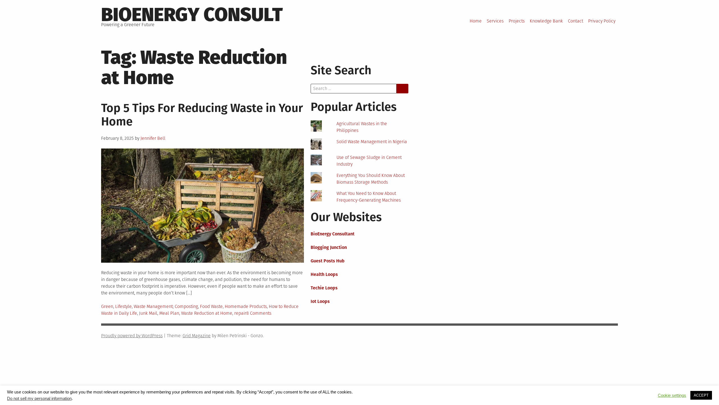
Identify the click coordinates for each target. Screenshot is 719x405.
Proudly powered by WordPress (132, 335)
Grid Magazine (197, 335)
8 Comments (258, 313)
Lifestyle (123, 306)
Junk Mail (148, 313)
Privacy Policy (601, 21)
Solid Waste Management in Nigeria (371, 141)
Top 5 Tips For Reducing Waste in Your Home (202, 115)
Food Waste (211, 306)
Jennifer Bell (152, 138)
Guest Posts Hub (328, 261)
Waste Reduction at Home (206, 313)
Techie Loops (324, 288)
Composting (186, 306)
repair (240, 313)
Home (476, 21)
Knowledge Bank (546, 21)
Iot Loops (320, 301)
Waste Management (153, 306)
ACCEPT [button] (701, 395)
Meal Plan (169, 313)
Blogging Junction (329, 247)
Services (495, 21)
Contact (575, 21)
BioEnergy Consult (192, 14)
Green (107, 306)
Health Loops (324, 274)
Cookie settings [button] (672, 395)
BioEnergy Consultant (332, 234)
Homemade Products (246, 306)
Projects (517, 21)
